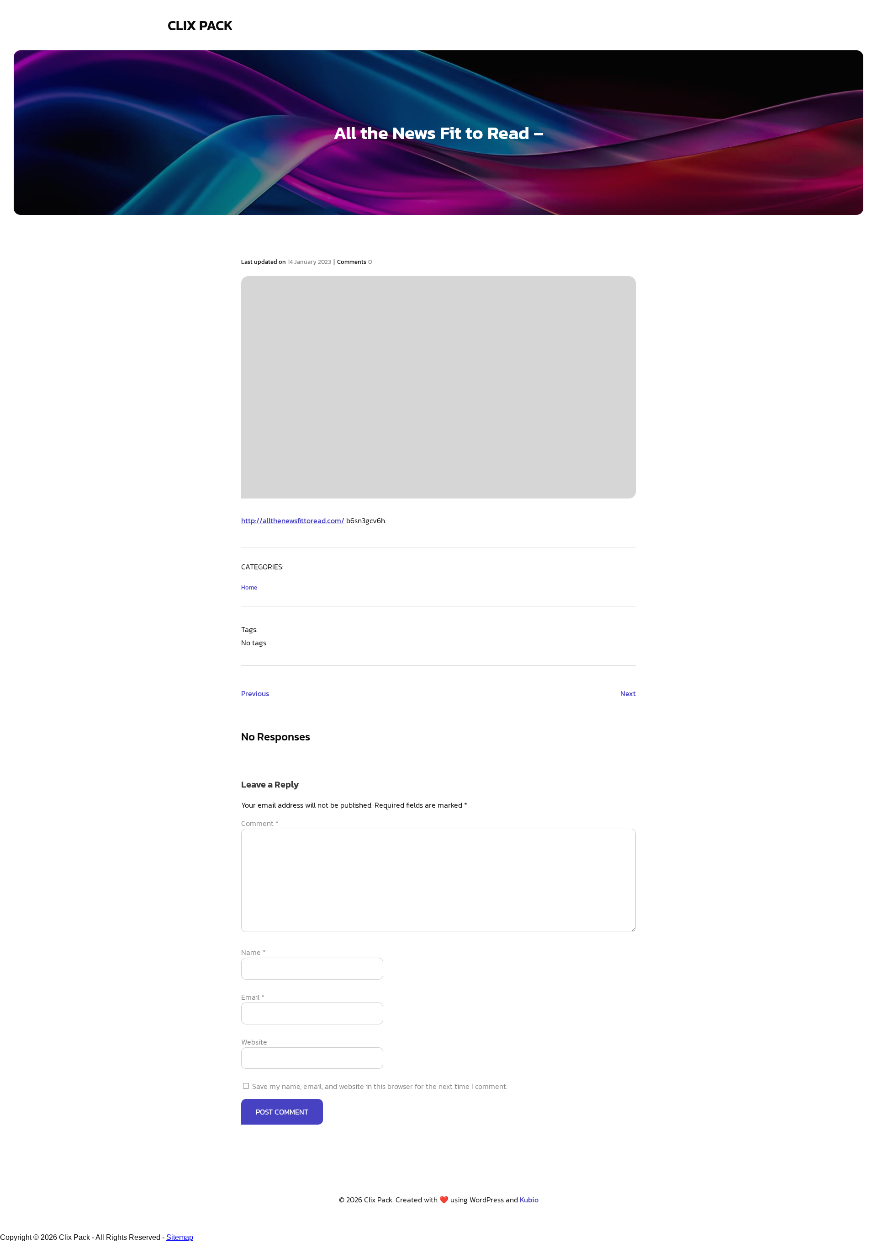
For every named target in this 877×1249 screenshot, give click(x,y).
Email (252, 997)
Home (249, 587)
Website (254, 1041)
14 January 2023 (309, 261)
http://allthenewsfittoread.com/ (292, 520)
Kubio (529, 1199)
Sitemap (179, 1237)
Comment (260, 823)
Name (253, 952)
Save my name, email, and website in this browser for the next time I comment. (379, 1086)
